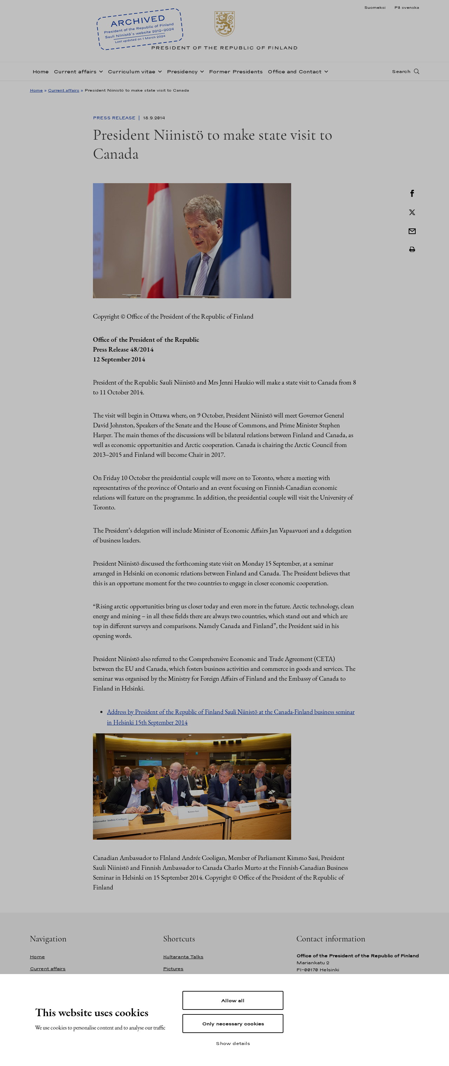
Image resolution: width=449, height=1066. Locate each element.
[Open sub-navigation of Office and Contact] (325, 71)
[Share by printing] (412, 249)
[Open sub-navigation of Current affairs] (99, 71)
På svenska (406, 7)
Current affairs (75, 71)
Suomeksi (375, 7)
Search (401, 71)
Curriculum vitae (131, 71)
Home (40, 71)
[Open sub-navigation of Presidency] (200, 71)
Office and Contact (295, 71)
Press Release (115, 118)
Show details (233, 1043)
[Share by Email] (412, 230)
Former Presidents (236, 71)
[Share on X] (412, 211)
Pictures (173, 969)
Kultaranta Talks (183, 957)
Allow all (232, 1000)
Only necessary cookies (233, 1023)
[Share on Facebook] (412, 192)
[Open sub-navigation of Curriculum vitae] (158, 71)
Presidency (182, 71)
